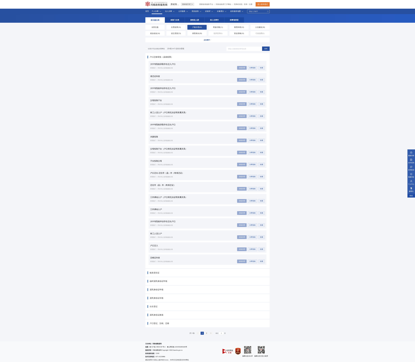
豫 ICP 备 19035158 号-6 (157, 347)
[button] (207, 57)
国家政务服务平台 (206, 4)
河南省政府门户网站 (223, 4)
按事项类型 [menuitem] (234, 20)
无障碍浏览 (238, 4)
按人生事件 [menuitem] (214, 20)
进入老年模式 (262, 4)
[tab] (207, 57)
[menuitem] (147, 11)
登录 (245, 4)
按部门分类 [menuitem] (175, 20)
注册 (250, 4)
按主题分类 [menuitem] (155, 20)
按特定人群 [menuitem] (194, 20)
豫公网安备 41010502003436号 (177, 347)
